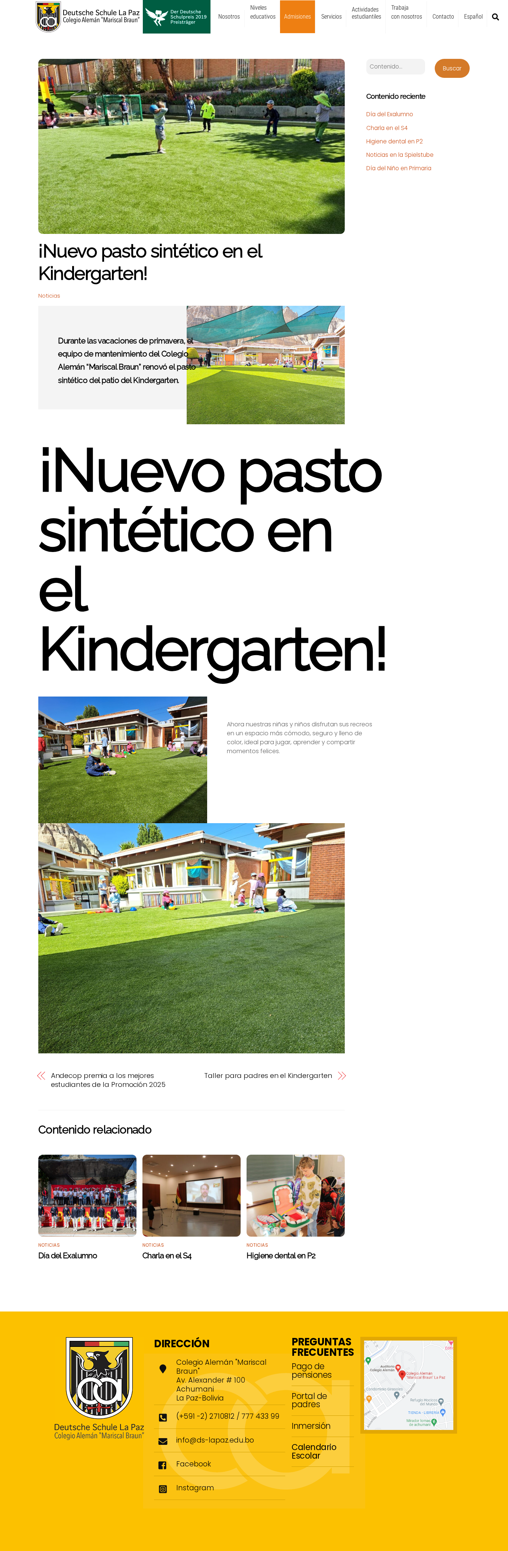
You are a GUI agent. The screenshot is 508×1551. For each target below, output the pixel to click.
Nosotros (229, 16)
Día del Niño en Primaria (398, 168)
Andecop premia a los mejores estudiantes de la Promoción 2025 (108, 1080)
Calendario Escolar (314, 1451)
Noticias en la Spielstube (400, 155)
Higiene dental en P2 (281, 1255)
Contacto (443, 16)
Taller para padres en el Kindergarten (268, 1075)
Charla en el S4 (167, 1255)
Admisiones (297, 16)
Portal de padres (309, 1400)
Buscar (452, 68)
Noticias (49, 295)
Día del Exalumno (67, 1255)
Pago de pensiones (312, 1370)
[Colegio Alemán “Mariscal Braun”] (123, 30)
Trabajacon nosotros (406, 12)
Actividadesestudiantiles (366, 13)
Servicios (331, 16)
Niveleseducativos (263, 12)
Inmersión (311, 1426)
